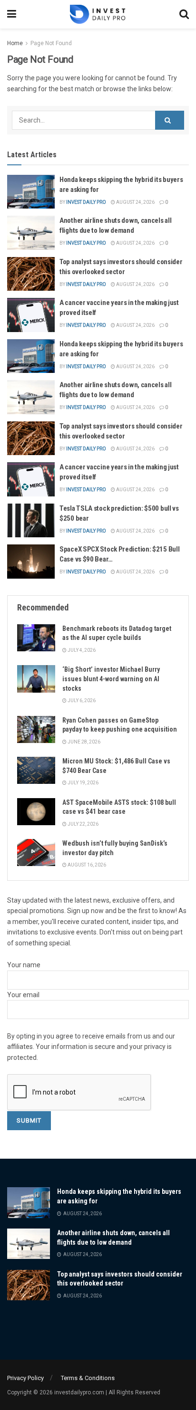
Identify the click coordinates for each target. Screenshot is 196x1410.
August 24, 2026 (135, 202)
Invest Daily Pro (86, 202)
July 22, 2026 (82, 824)
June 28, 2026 (83, 741)
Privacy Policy (25, 1377)
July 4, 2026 (81, 650)
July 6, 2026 (81, 700)
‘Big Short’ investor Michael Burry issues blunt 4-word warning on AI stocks (111, 679)
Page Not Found (51, 43)
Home (15, 43)
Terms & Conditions (88, 1377)
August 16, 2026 (86, 864)
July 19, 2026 (82, 782)
